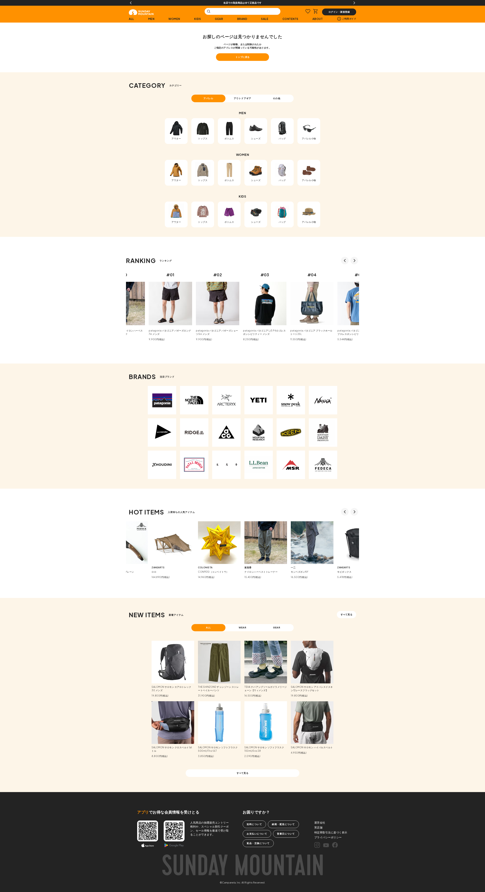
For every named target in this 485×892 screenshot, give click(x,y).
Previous (131, 3)
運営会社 (319, 822)
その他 (276, 98)
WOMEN (174, 18)
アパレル (208, 98)
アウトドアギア (242, 98)
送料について (254, 824)
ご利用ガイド (349, 18)
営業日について (286, 833)
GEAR (219, 18)
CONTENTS (290, 18)
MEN (151, 18)
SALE (264, 18)
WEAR (242, 627)
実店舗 (318, 827)
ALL (131, 18)
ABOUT (317, 18)
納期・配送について (283, 824)
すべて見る (347, 614)
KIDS (197, 18)
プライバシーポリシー (328, 837)
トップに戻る (242, 57)
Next (354, 3)
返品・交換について (258, 843)
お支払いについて (257, 833)
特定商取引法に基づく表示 (330, 832)
